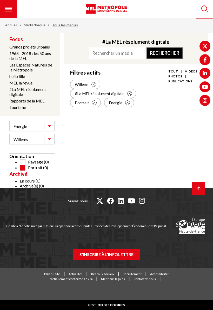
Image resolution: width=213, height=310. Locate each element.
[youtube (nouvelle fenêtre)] (131, 200)
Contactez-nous (145, 279)
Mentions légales (113, 279)
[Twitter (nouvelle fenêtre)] (205, 46)
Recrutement (132, 274)
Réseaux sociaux (102, 274)
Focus (16, 39)
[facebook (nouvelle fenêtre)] (110, 200)
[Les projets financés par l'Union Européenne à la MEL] (190, 226)
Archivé (18, 174)
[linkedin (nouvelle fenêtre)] (121, 200)
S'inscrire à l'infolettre (106, 254)
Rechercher (164, 53)
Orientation (21, 156)
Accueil (11, 25)
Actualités (76, 274)
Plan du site (52, 274)
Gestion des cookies (106, 305)
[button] (8, 9)
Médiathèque (34, 25)
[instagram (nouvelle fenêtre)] (142, 200)
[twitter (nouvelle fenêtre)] (99, 200)
